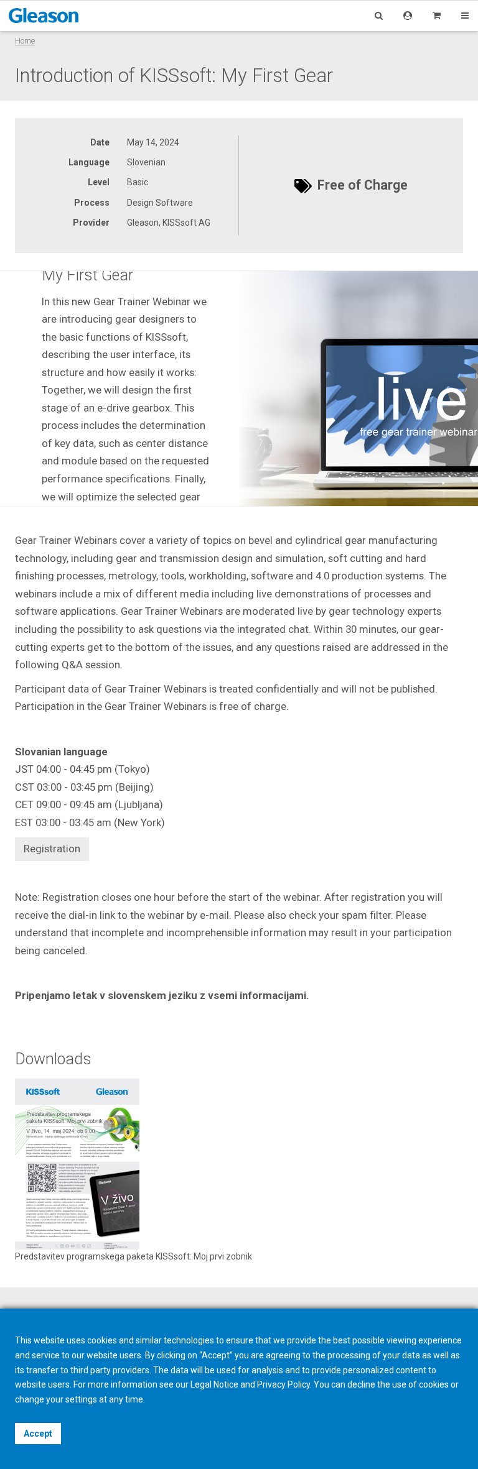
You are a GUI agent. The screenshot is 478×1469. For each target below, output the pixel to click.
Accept (38, 1434)
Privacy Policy (283, 1384)
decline (361, 1384)
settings (81, 1399)
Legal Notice (214, 1384)
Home (25, 40)
